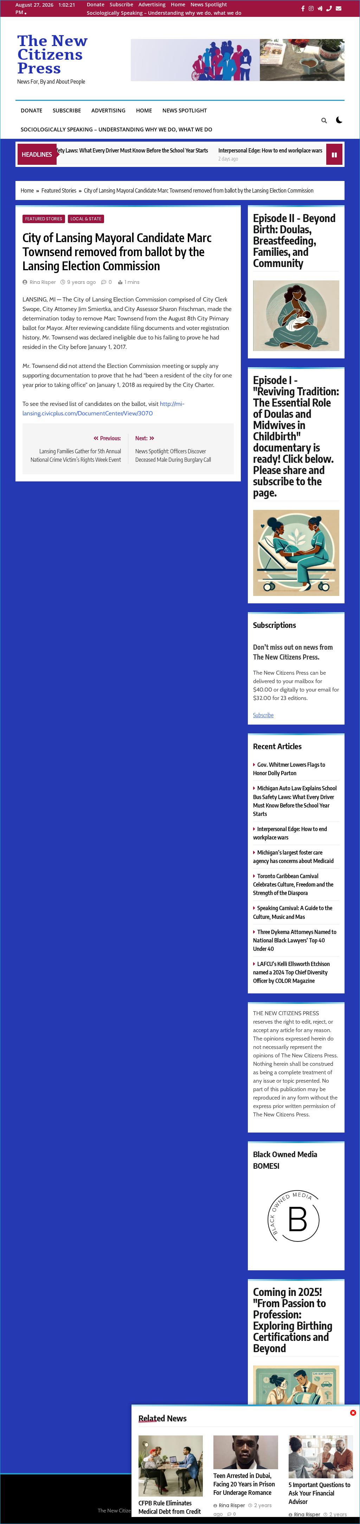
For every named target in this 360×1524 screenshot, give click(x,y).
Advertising (152, 4)
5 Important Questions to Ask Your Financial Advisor (320, 1493)
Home (178, 4)
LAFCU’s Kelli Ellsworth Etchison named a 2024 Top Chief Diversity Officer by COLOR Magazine (291, 972)
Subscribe (121, 4)
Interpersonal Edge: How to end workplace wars (249, 150)
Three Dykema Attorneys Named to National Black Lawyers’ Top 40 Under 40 (294, 940)
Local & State (86, 219)
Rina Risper (43, 282)
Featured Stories (43, 219)
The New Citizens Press (52, 55)
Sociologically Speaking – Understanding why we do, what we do (164, 12)
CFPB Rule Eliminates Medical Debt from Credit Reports (170, 1511)
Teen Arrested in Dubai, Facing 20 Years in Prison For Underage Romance (244, 1484)
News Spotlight (209, 4)
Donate (95, 4)
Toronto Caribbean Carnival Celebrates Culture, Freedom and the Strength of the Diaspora (293, 884)
